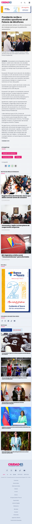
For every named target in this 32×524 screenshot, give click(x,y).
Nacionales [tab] (18, 330)
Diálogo (18, 157)
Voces (16, 491)
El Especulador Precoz (16, 497)
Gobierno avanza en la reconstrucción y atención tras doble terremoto (16, 427)
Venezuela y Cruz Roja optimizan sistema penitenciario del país (13, 403)
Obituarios (16, 506)
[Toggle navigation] (29, 3)
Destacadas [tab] (7, 330)
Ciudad (16, 512)
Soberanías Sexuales (16, 520)
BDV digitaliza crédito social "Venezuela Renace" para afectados (15, 256)
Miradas (16, 509)
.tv (7, 474)
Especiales (16, 500)
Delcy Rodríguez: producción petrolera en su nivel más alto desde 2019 (15, 452)
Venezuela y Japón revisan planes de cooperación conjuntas (16, 226)
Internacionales (16, 486)
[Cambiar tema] (21, 2)
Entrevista (16, 514)
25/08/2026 (6, 200)
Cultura (16, 489)
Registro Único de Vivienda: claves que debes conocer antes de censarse (16, 197)
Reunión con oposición (9, 153)
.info (4, 474)
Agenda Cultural (16, 517)
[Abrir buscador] (24, 2)
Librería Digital (16, 503)
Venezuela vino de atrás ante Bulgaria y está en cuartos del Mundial (14, 378)
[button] (16, 291)
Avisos (16, 495)
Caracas (16, 480)
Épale (14, 474)
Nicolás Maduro (7, 157)
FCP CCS (20, 474)
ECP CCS (26, 474)
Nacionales (16, 483)
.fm (10, 474)
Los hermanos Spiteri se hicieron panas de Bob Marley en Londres (16, 354)
